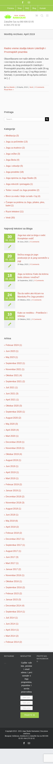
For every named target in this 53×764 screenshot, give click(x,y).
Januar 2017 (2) (13, 569)
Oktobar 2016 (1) (14, 581)
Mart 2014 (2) (12, 636)
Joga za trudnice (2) (15, 148)
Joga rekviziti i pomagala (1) (19, 184)
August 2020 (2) (13, 418)
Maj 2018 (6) (12, 521)
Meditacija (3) (12, 135)
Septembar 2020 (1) (15, 412)
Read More (8, 90)
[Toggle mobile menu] (47, 15)
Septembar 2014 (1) (15, 612)
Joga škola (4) (12, 160)
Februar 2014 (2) (14, 642)
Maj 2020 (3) (12, 424)
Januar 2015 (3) (13, 599)
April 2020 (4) (12, 430)
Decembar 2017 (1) (15, 539)
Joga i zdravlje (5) (14, 166)
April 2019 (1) (12, 472)
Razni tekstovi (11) (15, 211)
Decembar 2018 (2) (15, 496)
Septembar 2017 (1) (15, 545)
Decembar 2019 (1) (15, 442)
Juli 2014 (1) (12, 618)
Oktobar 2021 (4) (14, 375)
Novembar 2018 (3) (15, 502)
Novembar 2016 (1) (15, 575)
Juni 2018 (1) (12, 515)
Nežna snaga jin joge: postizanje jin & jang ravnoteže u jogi (33, 257)
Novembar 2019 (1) (15, 448)
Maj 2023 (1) (12, 357)
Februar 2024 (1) (14, 345)
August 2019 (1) (13, 460)
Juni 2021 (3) (12, 393)
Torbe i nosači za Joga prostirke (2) (22, 190)
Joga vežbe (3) (13, 154)
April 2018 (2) (12, 527)
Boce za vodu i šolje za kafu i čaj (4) (23, 196)
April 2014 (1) (12, 630)
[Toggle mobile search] (42, 15)
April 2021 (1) (12, 399)
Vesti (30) (10, 217)
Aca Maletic (10, 87)
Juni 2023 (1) (12, 351)
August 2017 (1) (13, 551)
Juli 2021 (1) (12, 387)
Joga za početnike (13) (17, 142)
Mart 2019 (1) (12, 478)
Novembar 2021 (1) (15, 369)
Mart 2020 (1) (12, 436)
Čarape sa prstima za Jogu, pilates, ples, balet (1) (25, 204)
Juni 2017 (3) (12, 557)
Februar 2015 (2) (14, 593)
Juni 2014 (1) (12, 624)
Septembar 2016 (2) (15, 587)
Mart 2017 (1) (12, 563)
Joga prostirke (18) (15, 172)
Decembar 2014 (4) (15, 605)
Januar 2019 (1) (13, 490)
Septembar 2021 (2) (15, 381)
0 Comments (39, 87)
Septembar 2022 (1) (15, 363)
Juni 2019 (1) (12, 466)
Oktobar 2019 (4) (14, 454)
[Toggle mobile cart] (36, 15)
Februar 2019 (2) (14, 484)
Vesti (31, 87)
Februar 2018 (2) (14, 533)
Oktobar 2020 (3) (14, 406)
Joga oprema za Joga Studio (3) (21, 178)
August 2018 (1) (13, 509)
